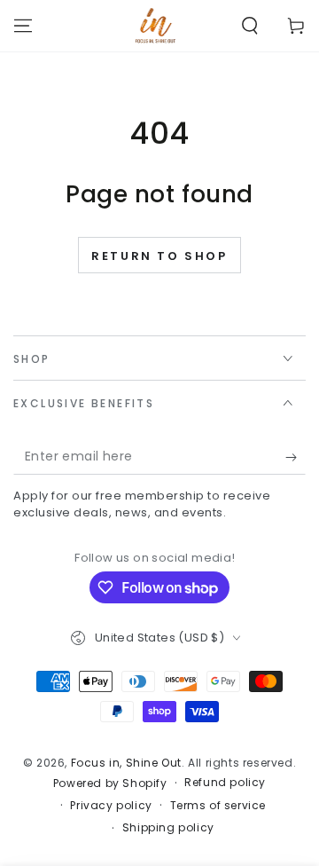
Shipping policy (168, 828)
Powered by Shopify (110, 783)
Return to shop (159, 256)
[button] (250, 26)
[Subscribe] (295, 456)
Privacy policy (111, 806)
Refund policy (225, 782)
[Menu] (23, 26)
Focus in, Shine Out (126, 762)
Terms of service (218, 806)
